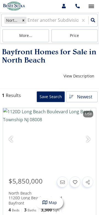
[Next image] (88, 139)
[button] (23, 20)
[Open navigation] (91, 6)
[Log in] (63, 6)
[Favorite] (75, 181)
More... (25, 35)
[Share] (87, 181)
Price (74, 35)
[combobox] (28, 20)
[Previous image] (10, 139)
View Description (79, 76)
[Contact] (62, 181)
